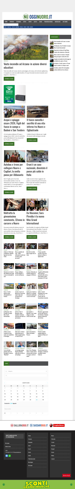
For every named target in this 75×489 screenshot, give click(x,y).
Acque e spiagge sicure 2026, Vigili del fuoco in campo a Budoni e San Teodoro (14, 125)
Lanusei (31, 27)
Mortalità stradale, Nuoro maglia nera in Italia (31, 253)
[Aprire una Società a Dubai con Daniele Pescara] (32, 326)
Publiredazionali (48, 22)
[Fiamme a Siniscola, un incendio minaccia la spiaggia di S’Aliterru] (32, 266)
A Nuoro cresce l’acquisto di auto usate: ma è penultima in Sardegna (9, 334)
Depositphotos (17, 452)
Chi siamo (65, 22)
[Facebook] (6, 456)
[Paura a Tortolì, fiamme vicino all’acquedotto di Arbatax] (9, 286)
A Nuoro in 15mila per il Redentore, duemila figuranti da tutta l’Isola (8, 254)
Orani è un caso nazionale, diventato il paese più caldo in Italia (37, 169)
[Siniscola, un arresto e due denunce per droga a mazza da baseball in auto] (9, 266)
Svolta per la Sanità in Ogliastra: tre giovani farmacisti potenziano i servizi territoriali (31, 294)
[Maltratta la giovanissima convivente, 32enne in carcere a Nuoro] (14, 210)
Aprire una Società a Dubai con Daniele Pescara (31, 333)
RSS (6, 450)
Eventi (30, 22)
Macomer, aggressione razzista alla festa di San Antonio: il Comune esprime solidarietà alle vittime (43, 315)
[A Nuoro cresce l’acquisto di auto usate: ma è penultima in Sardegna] (9, 326)
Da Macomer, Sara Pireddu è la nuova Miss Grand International (35, 218)
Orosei (25, 27)
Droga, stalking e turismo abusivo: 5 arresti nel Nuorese (19, 273)
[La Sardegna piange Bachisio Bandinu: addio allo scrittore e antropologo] (20, 344)
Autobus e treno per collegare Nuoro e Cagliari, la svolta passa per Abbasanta (13, 169)
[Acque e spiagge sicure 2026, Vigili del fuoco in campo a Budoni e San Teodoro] (14, 116)
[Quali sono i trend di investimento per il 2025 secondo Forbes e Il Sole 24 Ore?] (20, 326)
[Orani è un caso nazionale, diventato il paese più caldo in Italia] (37, 161)
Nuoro (5, 27)
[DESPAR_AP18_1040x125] (37, 488)
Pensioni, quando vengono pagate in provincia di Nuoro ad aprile (42, 334)
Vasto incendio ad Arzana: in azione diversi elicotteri (25, 66)
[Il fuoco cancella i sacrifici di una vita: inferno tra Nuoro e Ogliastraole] (37, 116)
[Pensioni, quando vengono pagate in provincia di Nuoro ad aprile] (43, 326)
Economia (18, 22)
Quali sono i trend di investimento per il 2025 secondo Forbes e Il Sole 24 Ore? (20, 334)
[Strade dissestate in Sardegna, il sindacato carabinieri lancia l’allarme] (43, 344)
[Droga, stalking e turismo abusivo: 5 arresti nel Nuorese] (20, 266)
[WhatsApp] (9, 456)
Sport (24, 22)
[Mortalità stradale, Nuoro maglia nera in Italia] (32, 246)
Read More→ (13, 75)
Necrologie (57, 22)
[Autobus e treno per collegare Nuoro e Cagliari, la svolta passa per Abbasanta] (14, 161)
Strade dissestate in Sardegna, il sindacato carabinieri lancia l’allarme (43, 352)
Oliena (28, 27)
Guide (40, 22)
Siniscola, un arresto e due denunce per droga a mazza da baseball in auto (9, 274)
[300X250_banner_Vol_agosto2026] (15, 102)
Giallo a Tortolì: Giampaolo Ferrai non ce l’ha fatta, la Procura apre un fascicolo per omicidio (43, 295)
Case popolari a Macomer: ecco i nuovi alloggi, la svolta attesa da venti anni (31, 314)
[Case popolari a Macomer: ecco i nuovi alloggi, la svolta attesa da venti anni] (32, 306)
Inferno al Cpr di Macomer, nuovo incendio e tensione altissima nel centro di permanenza (20, 315)
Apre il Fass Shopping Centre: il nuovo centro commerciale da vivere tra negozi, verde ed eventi (32, 353)
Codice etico (8, 446)
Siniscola (9, 27)
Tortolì (13, 27)
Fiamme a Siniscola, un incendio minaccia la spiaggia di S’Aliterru (32, 273)
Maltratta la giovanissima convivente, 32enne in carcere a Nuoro (14, 218)
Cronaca (12, 22)
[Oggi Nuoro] (37, 17)
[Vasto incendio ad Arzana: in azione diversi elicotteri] (26, 59)
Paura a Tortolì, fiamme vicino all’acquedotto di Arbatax (7, 294)
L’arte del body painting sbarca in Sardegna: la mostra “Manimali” (8, 352)
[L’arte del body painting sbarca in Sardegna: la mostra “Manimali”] (9, 344)
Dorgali (21, 27)
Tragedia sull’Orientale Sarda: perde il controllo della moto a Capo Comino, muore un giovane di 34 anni (43, 275)
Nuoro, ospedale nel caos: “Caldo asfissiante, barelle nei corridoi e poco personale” (20, 255)
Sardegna (6, 348)
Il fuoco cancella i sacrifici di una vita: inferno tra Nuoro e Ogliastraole (36, 125)
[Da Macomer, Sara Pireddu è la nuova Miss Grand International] (37, 210)
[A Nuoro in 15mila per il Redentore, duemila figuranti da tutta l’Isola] (9, 246)
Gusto (35, 22)
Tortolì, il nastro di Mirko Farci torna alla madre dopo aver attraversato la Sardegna (20, 295)
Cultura (17, 348)
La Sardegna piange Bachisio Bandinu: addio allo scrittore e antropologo (20, 352)
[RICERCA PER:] (11, 24)
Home (6, 22)
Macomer (17, 27)
